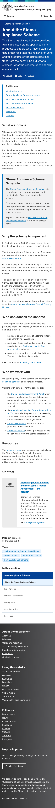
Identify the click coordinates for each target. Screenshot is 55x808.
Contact (10, 115)
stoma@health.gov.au (34, 522)
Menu (10, 16)
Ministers (6, 639)
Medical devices (11, 555)
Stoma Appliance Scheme (17, 23)
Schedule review (11, 609)
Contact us (7, 653)
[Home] (27, 7)
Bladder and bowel (32, 555)
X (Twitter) (7, 732)
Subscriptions (8, 696)
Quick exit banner (10, 689)
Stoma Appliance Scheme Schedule (23, 95)
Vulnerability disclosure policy (16, 700)
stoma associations (11, 258)
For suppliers (9, 602)
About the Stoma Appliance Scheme (20, 582)
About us (6, 635)
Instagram (7, 739)
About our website (11, 671)
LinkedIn (6, 728)
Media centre (8, 714)
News (5, 717)
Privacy (5, 685)
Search (47, 16)
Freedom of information (13, 650)
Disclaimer (7, 682)
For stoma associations (13, 596)
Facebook (7, 725)
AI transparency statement (15, 646)
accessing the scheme (30, 362)
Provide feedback (14, 766)
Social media (8, 693)
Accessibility (8, 675)
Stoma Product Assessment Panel (27, 394)
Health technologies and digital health (21, 551)
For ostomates (10, 589)
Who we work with (15, 107)
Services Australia (16, 430)
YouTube (6, 735)
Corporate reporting (12, 643)
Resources (11, 111)
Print (20, 75)
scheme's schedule (11, 381)
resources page (14, 450)
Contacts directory (11, 657)
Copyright (7, 678)
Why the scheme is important (20, 99)
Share (31, 75)
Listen (9, 75)
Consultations (9, 721)
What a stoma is (13, 91)
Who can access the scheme (19, 103)
